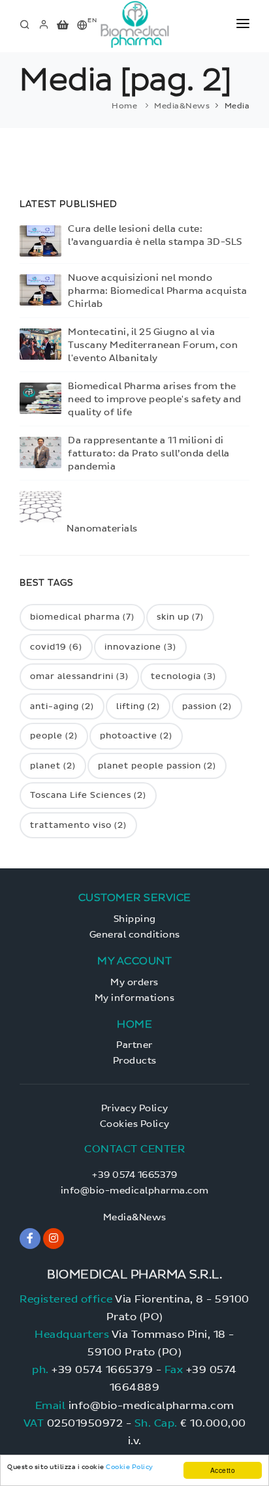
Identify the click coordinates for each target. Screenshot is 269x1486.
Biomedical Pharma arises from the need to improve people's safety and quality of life (155, 399)
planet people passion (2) (157, 765)
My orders (134, 982)
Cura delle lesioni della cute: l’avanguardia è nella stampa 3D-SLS (155, 235)
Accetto (223, 1470)
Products (135, 1060)
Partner (134, 1045)
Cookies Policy (135, 1124)
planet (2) (53, 765)
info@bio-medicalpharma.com (135, 1190)
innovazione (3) (140, 647)
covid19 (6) (56, 647)
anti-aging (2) (62, 706)
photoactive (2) (136, 735)
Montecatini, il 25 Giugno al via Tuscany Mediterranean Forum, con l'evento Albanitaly (153, 345)
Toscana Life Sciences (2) (88, 795)
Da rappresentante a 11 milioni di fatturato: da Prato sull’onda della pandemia (149, 453)
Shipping (135, 919)
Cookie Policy (129, 1466)
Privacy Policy (134, 1108)
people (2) (54, 735)
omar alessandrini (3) (79, 676)
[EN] (82, 25)
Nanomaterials (102, 528)
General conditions (134, 934)
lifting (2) (138, 706)
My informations (135, 998)
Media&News (182, 105)
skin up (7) (180, 617)
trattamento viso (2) (78, 825)
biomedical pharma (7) (82, 617)
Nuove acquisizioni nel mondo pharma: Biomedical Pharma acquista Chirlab (157, 290)
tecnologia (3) (183, 676)
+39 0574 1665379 (134, 1174)
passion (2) (207, 706)
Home (124, 105)
